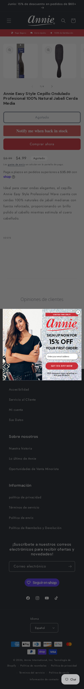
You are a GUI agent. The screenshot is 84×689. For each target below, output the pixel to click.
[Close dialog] (78, 312)
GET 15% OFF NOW (61, 365)
